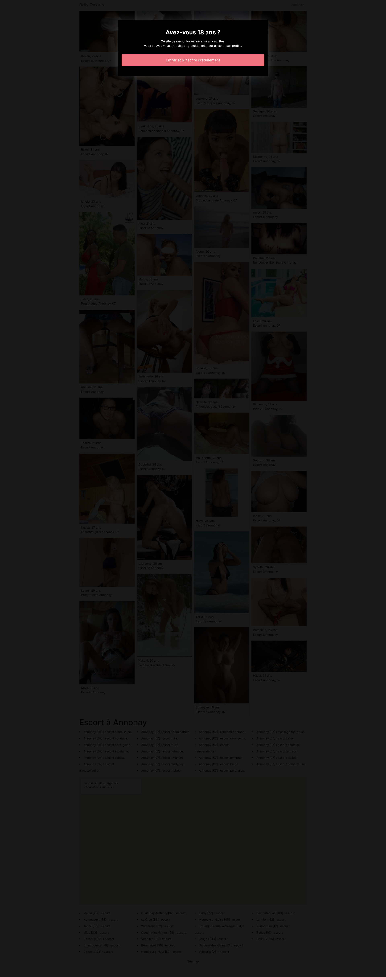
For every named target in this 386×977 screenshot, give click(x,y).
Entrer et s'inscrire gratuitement (193, 60)
